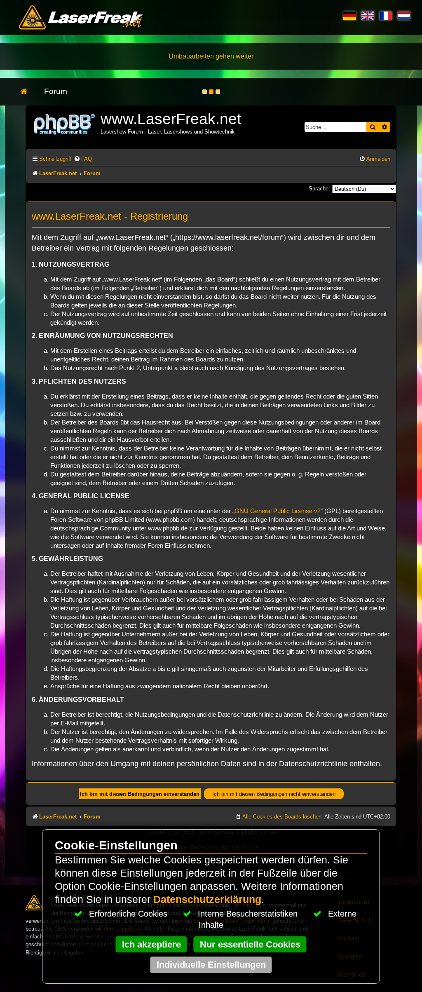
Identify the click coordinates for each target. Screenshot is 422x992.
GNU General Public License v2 (277, 510)
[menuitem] (83, 159)
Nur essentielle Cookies (250, 944)
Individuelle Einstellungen (211, 964)
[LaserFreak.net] (65, 123)
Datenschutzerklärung (207, 899)
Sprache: (319, 188)
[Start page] (28, 91)
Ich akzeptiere (151, 944)
